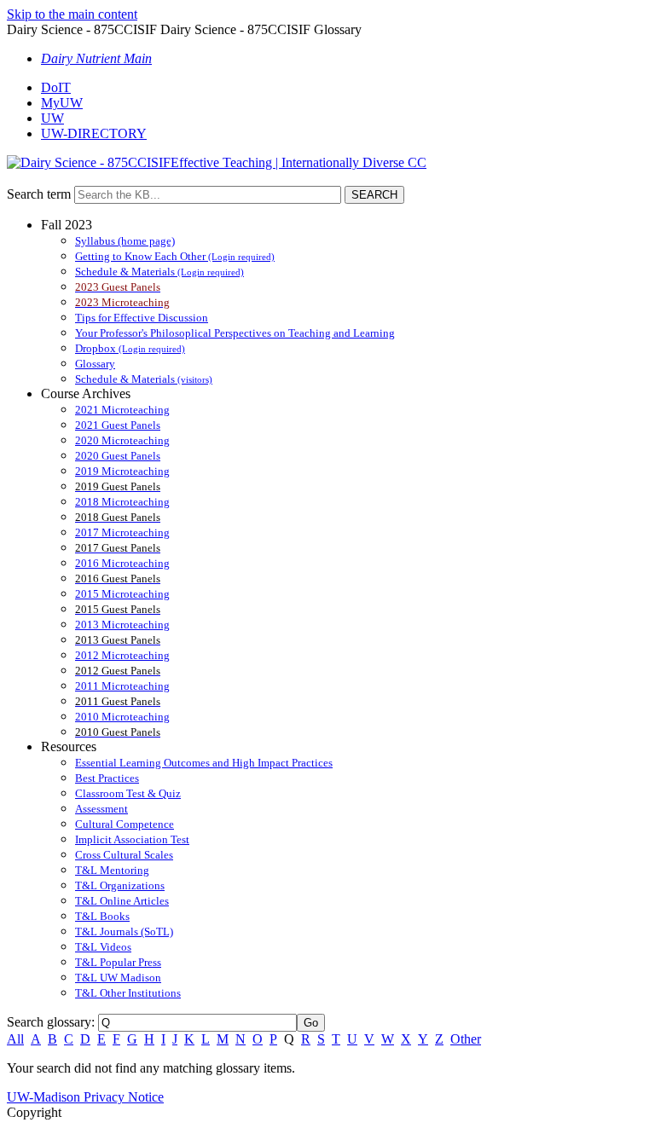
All (15, 1039)
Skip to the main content (72, 14)
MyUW (62, 102)
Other (465, 1039)
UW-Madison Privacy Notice (85, 1097)
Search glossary (49, 1022)
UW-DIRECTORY (94, 133)
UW (52, 118)
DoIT (56, 87)
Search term (39, 194)
